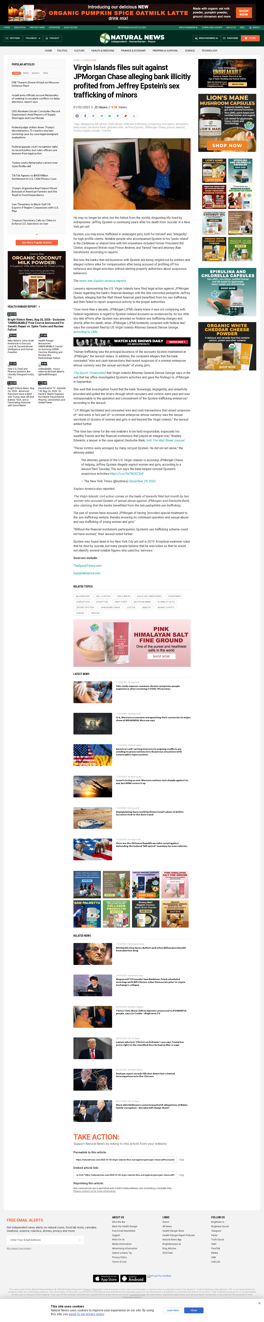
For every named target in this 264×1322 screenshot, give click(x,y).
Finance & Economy (133, 50)
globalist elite (115, 127)
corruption (168, 124)
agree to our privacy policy (86, 1314)
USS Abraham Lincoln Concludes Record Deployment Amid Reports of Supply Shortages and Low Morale (36, 114)
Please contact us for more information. (94, 1191)
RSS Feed (168, 1253)
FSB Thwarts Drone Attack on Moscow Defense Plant (35, 84)
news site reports (102, 281)
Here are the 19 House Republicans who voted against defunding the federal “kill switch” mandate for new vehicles (151, 844)
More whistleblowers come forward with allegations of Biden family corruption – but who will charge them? (151, 1106)
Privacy (86, 1289)
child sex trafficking (135, 124)
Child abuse (115, 124)
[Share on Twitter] (94, 116)
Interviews (54, 28)
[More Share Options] (134, 116)
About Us (231, 28)
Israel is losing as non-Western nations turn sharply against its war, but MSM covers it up (152, 782)
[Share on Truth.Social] (118, 116)
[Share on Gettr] (126, 116)
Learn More (173, 1310)
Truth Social (217, 1239)
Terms (95, 1289)
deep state (80, 127)
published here (137, 1294)
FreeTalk (215, 1248)
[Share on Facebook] (86, 116)
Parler (214, 1235)
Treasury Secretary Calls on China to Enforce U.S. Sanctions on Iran (34, 222)
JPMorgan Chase (155, 127)
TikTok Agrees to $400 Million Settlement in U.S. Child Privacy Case (34, 177)
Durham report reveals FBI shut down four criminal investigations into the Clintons (145, 1075)
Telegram (216, 1231)
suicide (95, 130)
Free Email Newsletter (123, 1231)
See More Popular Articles (37, 242)
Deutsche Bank (97, 127)
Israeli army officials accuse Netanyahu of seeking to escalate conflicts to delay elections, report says (36, 98)
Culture (79, 50)
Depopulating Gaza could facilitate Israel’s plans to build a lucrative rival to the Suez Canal (149, 813)
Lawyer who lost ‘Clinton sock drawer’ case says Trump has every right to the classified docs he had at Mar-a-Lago (150, 1043)
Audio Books (70, 28)
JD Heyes (100, 107)
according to (85, 332)
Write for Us (118, 1239)
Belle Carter (136, 745)
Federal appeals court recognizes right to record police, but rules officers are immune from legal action (35, 150)
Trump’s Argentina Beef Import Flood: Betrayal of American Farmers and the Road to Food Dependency (34, 191)
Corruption (89, 60)
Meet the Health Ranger (124, 1226)
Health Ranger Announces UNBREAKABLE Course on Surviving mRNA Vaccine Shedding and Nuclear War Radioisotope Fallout (50, 349)
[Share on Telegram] (102, 116)
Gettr (213, 1244)
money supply (81, 130)
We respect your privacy (19, 1248)
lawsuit (180, 127)
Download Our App (212, 28)
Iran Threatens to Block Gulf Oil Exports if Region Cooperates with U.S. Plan (35, 208)
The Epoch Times (85, 373)
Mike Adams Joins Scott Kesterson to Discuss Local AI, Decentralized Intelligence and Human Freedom (21, 346)
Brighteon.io (217, 1222)
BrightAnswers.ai (188, 28)
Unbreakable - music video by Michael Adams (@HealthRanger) (51, 371)
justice (171, 127)
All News (167, 1226)
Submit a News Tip (122, 1253)
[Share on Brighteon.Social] (77, 116)
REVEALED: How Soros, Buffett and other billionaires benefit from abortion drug (151, 949)
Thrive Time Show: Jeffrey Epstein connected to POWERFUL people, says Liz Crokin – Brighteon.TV (151, 1012)
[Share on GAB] (110, 116)
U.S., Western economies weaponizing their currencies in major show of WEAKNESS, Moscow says (153, 719)
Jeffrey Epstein (133, 127)
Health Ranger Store (173, 1231)
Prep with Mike (37, 28)
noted (101, 373)
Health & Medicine (102, 50)
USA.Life (215, 1261)
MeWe (214, 1253)
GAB (213, 1257)
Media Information (122, 1244)
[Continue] (80, 1240)
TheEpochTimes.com (87, 566)
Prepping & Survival (165, 50)
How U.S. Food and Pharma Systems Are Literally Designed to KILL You (21, 373)
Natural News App (172, 1239)
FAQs (242, 28)
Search (256, 28)
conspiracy (154, 124)
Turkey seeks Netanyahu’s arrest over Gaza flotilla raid (35, 164)
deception (182, 124)
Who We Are (118, 1222)
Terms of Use (119, 1261)
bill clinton (101, 124)
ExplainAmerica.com (86, 573)
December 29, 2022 (142, 481)
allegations (87, 124)
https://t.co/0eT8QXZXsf (127, 473)
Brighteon (20, 28)
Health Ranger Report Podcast (179, 1235)
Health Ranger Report (22, 306)
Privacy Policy (119, 1257)
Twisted (106, 130)
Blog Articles (169, 1248)
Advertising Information (124, 1248)
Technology (209, 50)
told (165, 440)
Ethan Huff (136, 714)
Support (116, 1235)
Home (7, 28)
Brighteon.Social (220, 1226)
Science (190, 50)
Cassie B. (135, 682)
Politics (62, 50)
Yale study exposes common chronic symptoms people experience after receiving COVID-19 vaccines (148, 687)
